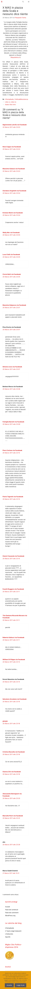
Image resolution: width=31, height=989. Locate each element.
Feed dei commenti (11, 912)
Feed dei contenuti (11, 910)
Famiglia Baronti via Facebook (13, 422)
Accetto (9, 985)
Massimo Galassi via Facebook (14, 169)
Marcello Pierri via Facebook (13, 816)
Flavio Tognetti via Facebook (13, 496)
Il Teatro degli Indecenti (13, 931)
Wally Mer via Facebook (11, 232)
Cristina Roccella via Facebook (14, 752)
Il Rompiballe (9, 99)
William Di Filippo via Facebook (14, 659)
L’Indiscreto (9, 934)
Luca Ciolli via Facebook (11, 254)
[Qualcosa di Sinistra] (1, 1)
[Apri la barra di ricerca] (23, 1)
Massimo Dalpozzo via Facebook (14, 305)
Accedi (7, 907)
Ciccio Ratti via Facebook (12, 274)
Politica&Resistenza (21, 99)
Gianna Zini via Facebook (12, 772)
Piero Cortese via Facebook (12, 450)
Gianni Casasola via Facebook (13, 556)
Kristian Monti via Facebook (13, 213)
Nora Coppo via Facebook (12, 147)
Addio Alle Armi (10, 104)
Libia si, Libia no (10, 102)
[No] (29, 980)
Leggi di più (20, 985)
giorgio (5, 721)
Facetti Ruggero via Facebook (13, 589)
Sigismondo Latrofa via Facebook (15, 125)
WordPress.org (10, 915)
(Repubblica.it (15, 57)
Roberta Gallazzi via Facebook (13, 637)
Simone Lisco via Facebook (12, 367)
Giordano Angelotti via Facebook (14, 191)
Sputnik (7, 937)
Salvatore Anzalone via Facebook (15, 699)
